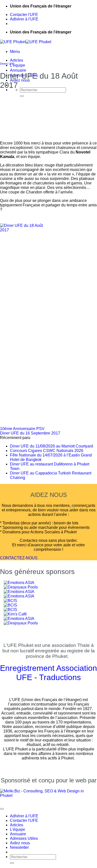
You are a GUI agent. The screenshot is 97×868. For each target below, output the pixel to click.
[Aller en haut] (2, 809)
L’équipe (17, 65)
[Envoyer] (22, 96)
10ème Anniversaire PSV (22, 429)
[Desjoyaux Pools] (21, 623)
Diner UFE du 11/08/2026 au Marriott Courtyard (51, 446)
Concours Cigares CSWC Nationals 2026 (46, 450)
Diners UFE (7, 63)
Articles (16, 60)
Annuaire (18, 70)
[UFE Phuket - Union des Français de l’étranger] (25, 42)
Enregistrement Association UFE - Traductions (48, 673)
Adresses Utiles (24, 838)
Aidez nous (20, 843)
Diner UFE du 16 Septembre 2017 (30, 433)
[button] (15, 51)
